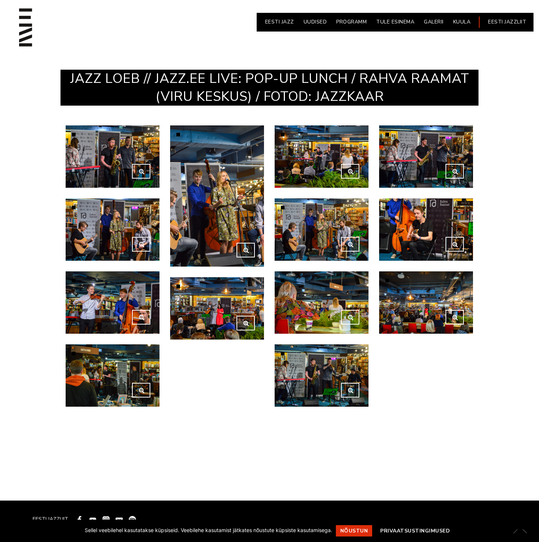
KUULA (462, 21)
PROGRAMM (351, 21)
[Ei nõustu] (524, 531)
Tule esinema (395, 21)
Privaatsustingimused (415, 530)
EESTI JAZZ (279, 21)
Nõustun (354, 530)
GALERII (434, 21)
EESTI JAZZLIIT (507, 21)
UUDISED (315, 21)
